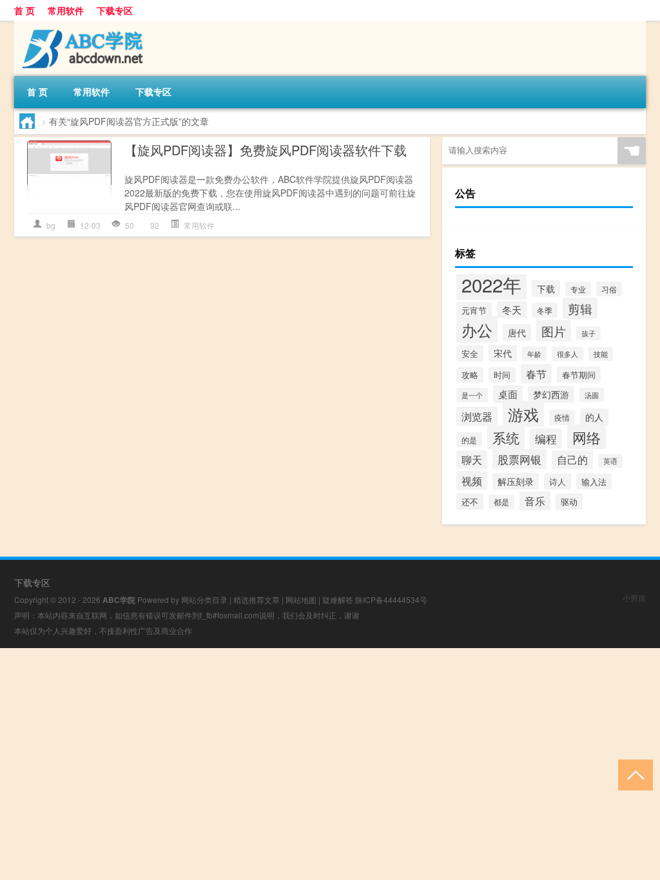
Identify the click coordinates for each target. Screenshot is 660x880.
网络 (586, 436)
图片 (553, 331)
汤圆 (592, 395)
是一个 (472, 395)
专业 (578, 288)
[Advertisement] (330, 738)
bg (50, 225)
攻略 (469, 375)
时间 (502, 375)
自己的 (572, 459)
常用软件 (66, 10)
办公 (476, 329)
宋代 (503, 353)
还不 (469, 501)
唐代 (517, 332)
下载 (546, 288)
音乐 (535, 500)
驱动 (569, 501)
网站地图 (301, 599)
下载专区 (115, 10)
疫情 (562, 417)
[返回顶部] (632, 774)
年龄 (534, 354)
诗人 (557, 481)
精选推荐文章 (256, 599)
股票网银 (519, 459)
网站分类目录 (204, 599)
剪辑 (580, 308)
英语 (610, 461)
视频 (471, 480)
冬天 (511, 309)
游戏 (523, 414)
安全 (469, 353)
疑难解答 (337, 599)
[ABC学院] (82, 25)
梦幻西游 (551, 394)
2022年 (491, 284)
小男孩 (634, 597)
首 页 (24, 10)
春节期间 (579, 374)
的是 (469, 439)
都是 (501, 502)
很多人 (567, 354)
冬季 (544, 310)
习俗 (609, 288)
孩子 (588, 333)
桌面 (508, 394)
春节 (536, 373)
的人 (594, 416)
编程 (546, 438)
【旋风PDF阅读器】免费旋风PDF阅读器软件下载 (265, 149)
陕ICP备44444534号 (391, 599)
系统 (505, 437)
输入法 (594, 481)
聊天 (471, 459)
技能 (601, 354)
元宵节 (474, 310)
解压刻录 (516, 481)
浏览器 (476, 416)
